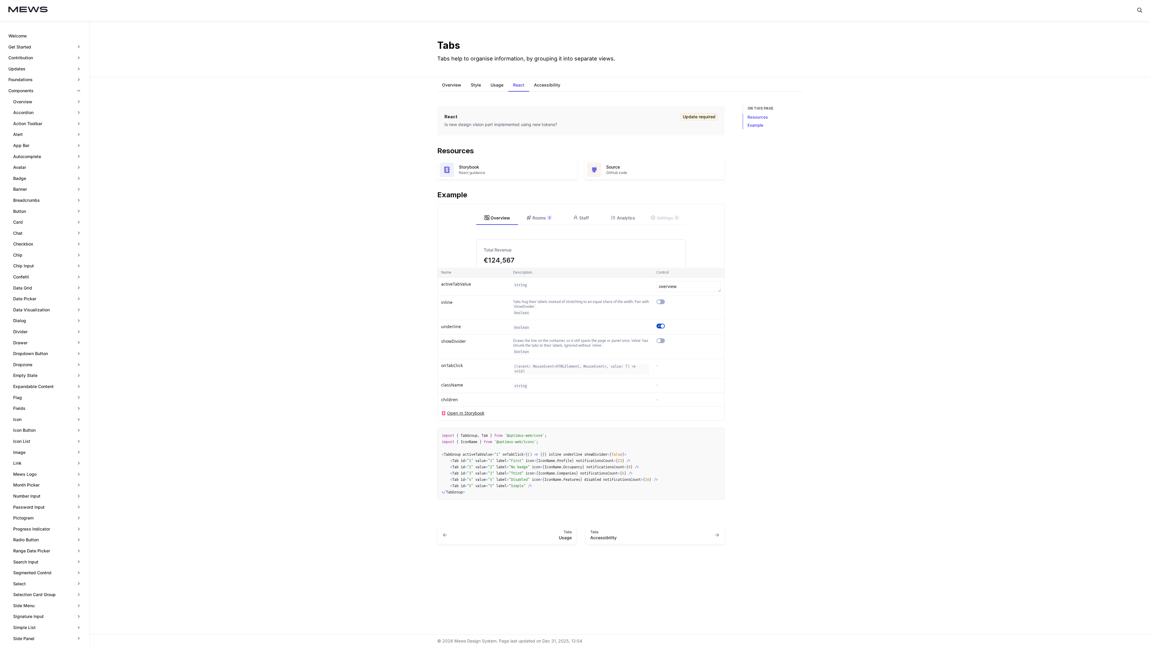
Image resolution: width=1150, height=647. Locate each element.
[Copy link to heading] (434, 150)
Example (755, 125)
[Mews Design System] (28, 10)
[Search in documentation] (1139, 10)
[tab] (451, 86)
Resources (758, 117)
